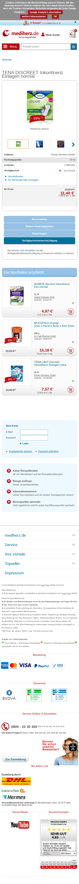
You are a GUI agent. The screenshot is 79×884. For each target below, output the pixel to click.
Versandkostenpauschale (43, 631)
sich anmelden (27, 250)
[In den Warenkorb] (71, 312)
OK (55, 16)
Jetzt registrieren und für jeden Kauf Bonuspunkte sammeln (43, 503)
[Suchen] (74, 47)
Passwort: (11, 437)
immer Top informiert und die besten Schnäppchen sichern (43, 493)
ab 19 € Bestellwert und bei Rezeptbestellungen (38, 472)
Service (11, 545)
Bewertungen (39, 233)
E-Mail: (9, 432)
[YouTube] (20, 825)
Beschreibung (39, 219)
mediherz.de (15, 535)
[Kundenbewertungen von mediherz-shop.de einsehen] (58, 838)
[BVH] (9, 695)
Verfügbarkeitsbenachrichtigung (39, 240)
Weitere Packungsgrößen (39, 226)
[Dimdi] (34, 695)
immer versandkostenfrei (26, 483)
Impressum (14, 573)
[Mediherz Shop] (20, 34)
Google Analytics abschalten (45, 12)
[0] (68, 36)
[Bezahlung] (39, 665)
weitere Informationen (34, 16)
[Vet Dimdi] (59, 695)
